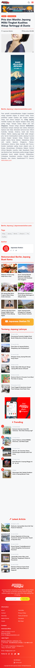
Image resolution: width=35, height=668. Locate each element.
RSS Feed (21, 621)
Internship (21, 610)
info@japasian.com (10, 650)
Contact (3, 613)
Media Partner (5, 618)
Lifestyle (4, 16)
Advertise (4, 615)
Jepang (9, 233)
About (3, 610)
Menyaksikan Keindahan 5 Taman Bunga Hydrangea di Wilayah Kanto (26, 295)
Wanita (15, 233)
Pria (28, 233)
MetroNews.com (6, 160)
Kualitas (4, 236)
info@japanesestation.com (12, 635)
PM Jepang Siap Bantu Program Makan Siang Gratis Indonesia (7, 295)
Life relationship (11, 16)
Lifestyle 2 (22, 233)
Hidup (3, 233)
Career (3, 621)
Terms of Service (23, 615)
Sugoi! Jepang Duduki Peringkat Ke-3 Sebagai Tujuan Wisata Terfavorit (25, 312)
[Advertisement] (17, 203)
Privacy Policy (22, 613)
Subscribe (25, 599)
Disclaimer (21, 618)
